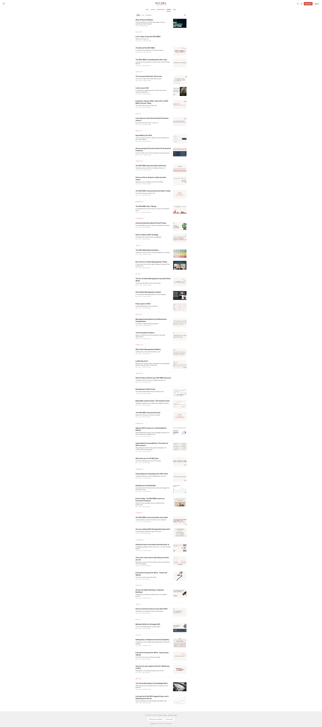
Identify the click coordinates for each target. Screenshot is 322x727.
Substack (152, 723)
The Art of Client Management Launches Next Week (153, 280)
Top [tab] (143, 15)
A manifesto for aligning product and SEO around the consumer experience (151, 91)
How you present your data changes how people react (151, 701)
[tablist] (144, 15)
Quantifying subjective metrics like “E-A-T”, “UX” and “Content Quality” (153, 547)
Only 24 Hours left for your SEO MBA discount (153, 378)
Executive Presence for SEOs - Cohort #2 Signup (151, 574)
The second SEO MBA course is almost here (148, 283)
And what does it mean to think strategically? (149, 237)
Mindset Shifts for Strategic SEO (148, 624)
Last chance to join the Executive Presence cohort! (152, 119)
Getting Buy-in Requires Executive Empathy (152, 640)
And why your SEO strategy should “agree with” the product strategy (153, 642)
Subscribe (308, 4)
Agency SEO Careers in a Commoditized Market (151, 429)
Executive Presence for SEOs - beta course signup (152, 654)
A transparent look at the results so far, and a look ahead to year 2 (153, 209)
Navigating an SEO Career (145, 389)
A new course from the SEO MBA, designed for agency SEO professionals (153, 265)
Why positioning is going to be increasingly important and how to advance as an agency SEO (152, 433)
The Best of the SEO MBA (145, 48)
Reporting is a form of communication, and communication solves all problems (153, 563)
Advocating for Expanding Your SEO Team (152, 474)
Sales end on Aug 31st (142, 39)
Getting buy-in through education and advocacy (149, 611)
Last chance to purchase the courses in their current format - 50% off (153, 62)
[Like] (137, 384)
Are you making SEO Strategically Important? (153, 529)
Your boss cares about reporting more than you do (152, 559)
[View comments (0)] (149, 28)
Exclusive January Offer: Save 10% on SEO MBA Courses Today (152, 102)
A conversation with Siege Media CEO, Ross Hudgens (151, 294)
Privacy (160, 715)
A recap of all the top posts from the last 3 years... (150, 50)
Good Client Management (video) (148, 292)
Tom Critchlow (144, 25)
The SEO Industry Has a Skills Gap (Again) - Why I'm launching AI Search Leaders (150, 23)
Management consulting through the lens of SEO (150, 670)
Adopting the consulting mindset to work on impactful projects (151, 595)
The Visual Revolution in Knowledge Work (152, 683)
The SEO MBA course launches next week (152, 517)
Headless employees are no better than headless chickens (152, 403)
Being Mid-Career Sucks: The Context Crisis (153, 401)
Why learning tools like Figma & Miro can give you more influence (152, 686)
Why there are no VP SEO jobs (147, 458)
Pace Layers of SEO (143, 304)
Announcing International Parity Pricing (151, 223)
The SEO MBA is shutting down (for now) (151, 60)
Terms (165, 715)
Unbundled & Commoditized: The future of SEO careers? (152, 444)
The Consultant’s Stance (145, 333)
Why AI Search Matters (144, 20)
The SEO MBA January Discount (148, 413)
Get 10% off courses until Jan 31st (145, 193)
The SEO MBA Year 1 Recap (146, 206)
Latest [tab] (138, 15)
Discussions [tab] (148, 15)
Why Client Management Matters (148, 349)
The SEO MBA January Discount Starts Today (153, 191)
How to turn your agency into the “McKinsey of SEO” (152, 667)
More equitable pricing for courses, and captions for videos (153, 225)
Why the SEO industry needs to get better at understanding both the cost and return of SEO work (153, 364)
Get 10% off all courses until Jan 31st (146, 105)
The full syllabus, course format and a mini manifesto (151, 520)
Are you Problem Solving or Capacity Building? (150, 591)
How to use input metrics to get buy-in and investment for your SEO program (152, 138)
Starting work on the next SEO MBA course (148, 352)
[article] (161, 24)
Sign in (317, 4)
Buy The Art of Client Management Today (151, 262)
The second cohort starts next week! (146, 577)
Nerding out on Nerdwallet (146, 485)
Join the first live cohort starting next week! (148, 657)
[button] (147, 9)
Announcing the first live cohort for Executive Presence (153, 149)
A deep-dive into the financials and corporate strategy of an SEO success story (153, 488)
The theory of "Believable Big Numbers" (147, 324)
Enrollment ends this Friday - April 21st (147, 123)
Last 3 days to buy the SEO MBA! (148, 37)
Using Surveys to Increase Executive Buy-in (152, 544)
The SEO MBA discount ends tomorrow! (151, 166)
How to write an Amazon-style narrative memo (151, 178)
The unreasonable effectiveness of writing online (150, 391)
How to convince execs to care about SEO (152, 609)
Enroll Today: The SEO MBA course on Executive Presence (150, 500)
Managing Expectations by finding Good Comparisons (151, 320)
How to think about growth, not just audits (148, 626)
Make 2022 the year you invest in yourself (148, 415)
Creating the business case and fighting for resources (151, 476)
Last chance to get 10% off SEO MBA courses (148, 78)
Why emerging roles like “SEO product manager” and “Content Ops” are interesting (151, 448)
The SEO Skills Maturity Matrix (147, 250)
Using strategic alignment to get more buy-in (149, 531)
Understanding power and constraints (146, 306)
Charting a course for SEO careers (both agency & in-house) (153, 252)
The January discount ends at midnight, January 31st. (151, 168)
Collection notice (172, 715)
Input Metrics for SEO (144, 135)
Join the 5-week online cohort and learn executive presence (153, 153)
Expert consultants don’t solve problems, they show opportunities (150, 336)
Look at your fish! (142, 88)
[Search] (297, 3)
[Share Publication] (301, 3)
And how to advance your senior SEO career (148, 461)
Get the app (169, 719)
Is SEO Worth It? (142, 361)
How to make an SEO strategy (147, 235)
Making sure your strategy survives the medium (149, 182)
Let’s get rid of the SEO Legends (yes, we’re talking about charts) (152, 697)
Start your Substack (156, 719)
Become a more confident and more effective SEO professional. (150, 504)
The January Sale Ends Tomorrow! (149, 76)
